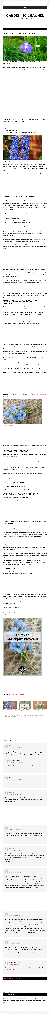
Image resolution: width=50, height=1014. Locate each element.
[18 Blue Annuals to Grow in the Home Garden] (25, 705)
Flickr (9, 694)
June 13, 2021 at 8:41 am (14, 915)
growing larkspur (34, 715)
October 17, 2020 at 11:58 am (15, 829)
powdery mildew (7, 456)
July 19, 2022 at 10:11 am (17, 762)
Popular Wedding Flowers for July (40, 709)
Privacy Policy (6, 992)
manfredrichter (9, 161)
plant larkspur (19, 716)
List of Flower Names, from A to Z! (11, 614)
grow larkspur (26, 715)
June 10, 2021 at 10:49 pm (15, 872)
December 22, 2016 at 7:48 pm (16, 747)
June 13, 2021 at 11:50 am (15, 943)
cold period (17, 213)
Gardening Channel (25, 15)
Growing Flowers (14, 714)
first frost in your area (38, 272)
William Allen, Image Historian (17, 694)
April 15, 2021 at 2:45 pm (14, 850)
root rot (15, 456)
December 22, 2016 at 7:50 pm (16, 779)
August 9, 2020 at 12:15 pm (15, 794)
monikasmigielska (9, 425)
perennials (30, 67)
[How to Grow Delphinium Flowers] (10, 705)
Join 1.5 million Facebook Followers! (13, 978)
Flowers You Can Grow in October (11, 613)
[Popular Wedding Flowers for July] (40, 705)
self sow (11, 357)
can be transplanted (37, 203)
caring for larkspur (16, 715)
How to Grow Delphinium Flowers (11, 611)
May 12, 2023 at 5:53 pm (14, 964)
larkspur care (11, 716)
